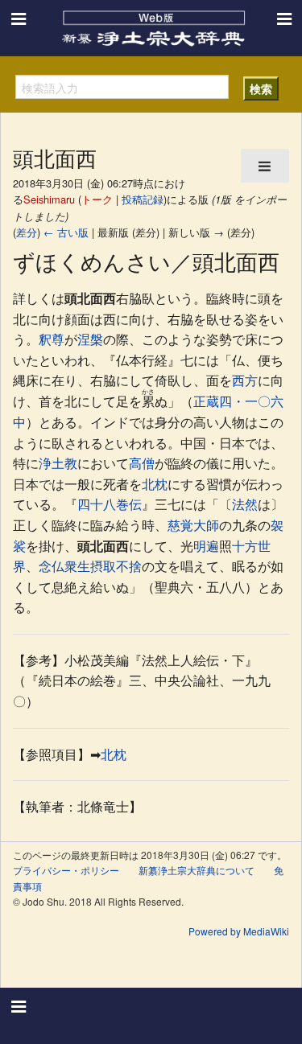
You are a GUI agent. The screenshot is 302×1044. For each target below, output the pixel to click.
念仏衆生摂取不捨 (90, 566)
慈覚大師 (193, 525)
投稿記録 (142, 199)
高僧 (142, 463)
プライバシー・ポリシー (66, 870)
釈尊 (51, 339)
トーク (97, 199)
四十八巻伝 (109, 504)
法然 (245, 504)
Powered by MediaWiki (238, 931)
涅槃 (90, 339)
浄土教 (58, 463)
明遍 (206, 545)
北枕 (155, 484)
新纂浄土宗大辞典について (196, 870)
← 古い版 (66, 232)
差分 (26, 232)
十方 (245, 545)
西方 (245, 380)
